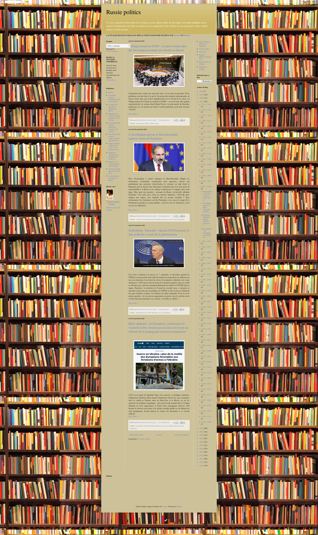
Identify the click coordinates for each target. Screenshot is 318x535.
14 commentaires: (164, 120)
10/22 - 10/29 (206, 159)
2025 (202, 94)
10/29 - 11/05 (206, 153)
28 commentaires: (164, 216)
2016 (202, 448)
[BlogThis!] (177, 120)
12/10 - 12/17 (206, 121)
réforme (151, 123)
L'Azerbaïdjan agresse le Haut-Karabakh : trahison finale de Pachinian (154, 136)
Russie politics (123, 12)
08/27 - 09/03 (206, 252)
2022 (202, 428)
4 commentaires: (164, 309)
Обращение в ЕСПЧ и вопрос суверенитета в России (114, 116)
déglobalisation (141, 313)
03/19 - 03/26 (206, 362)
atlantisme (139, 426)
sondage (171, 426)
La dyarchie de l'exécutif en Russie (113, 178)
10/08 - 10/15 (206, 170)
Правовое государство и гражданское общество (113, 155)
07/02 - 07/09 (206, 279)
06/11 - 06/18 (206, 296)
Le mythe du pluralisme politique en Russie (112, 107)
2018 (202, 442)
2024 (202, 98)
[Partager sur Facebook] (181, 120)
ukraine (176, 426)
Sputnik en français (203, 68)
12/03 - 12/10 (206, 126)
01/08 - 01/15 (206, 416)
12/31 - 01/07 (206, 104)
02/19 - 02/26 (206, 383)
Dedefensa (202, 52)
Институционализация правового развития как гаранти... (114, 127)
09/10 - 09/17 (206, 241)
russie (157, 123)
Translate (114, 51)
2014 (202, 455)
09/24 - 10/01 (206, 181)
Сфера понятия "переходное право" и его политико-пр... (114, 146)
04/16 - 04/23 (206, 340)
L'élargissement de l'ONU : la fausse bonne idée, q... (206, 195)
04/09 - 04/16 (206, 345)
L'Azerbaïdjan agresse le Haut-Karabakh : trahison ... (206, 207)
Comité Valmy (204, 49)
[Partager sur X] (179, 120)
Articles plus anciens (181, 434)
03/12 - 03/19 (206, 367)
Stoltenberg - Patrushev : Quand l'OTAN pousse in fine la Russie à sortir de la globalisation (159, 232)
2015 (202, 452)
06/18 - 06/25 (206, 290)
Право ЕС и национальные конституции (113, 164)
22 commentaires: (164, 422)
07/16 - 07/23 (206, 269)
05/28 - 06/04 (206, 307)
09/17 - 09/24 (206, 186)
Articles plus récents (136, 434)
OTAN (149, 313)
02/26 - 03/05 (206, 378)
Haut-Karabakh (156, 219)
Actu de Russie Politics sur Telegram (204, 43)
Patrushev (155, 313)
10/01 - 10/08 (206, 175)
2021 (202, 432)
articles (110, 92)
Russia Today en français (205, 63)
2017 (202, 445)
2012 (202, 462)
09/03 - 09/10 (206, 247)
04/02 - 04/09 (206, 351)
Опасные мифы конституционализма (114, 171)
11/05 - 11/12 (206, 148)
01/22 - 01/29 (206, 405)
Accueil (159, 434)
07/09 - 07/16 (206, 274)
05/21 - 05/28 (206, 312)
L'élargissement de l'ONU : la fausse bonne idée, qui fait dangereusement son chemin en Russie (158, 48)
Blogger (179, 506)
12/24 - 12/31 (206, 110)
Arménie (139, 219)
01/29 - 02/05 (206, 400)
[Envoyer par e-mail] (174, 120)
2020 (202, 435)
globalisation (140, 123)
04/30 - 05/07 (206, 329)
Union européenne (178, 219)
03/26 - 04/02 (206, 356)
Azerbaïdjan (146, 219)
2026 (202, 91)
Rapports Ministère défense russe (205, 56)
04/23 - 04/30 (206, 334)
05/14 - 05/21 (206, 318)
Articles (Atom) (144, 439)
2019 (202, 438)
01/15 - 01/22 (206, 411)
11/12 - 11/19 (206, 142)
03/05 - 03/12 (206, 372)
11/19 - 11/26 (206, 137)
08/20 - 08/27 (206, 258)
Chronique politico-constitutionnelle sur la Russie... (114, 98)
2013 (202, 459)
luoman (164, 506)
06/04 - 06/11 (206, 301)
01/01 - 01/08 (206, 422)
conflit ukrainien (149, 426)
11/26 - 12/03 (206, 132)
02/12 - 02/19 (206, 389)
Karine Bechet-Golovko (114, 203)
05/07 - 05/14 (206, 323)
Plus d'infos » (133, 114)
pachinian (164, 219)
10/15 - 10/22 (206, 164)
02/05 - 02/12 (206, 394)
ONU (147, 123)
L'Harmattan (110, 80)
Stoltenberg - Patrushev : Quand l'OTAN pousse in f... (206, 220)
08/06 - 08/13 (206, 263)
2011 (202, 465)
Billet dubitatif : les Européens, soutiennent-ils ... (206, 233)
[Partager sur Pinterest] (184, 120)
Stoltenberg (166, 313)
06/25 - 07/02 (206, 285)
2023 (202, 101)
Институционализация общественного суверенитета (114, 137)
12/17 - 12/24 (206, 115)
